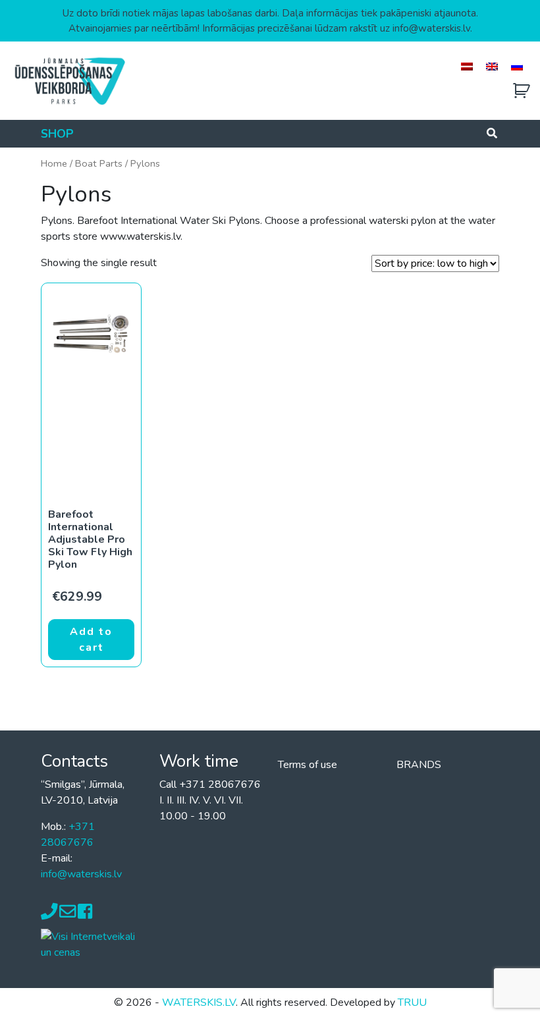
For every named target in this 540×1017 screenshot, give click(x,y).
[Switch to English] (491, 66)
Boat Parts (98, 163)
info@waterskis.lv (81, 874)
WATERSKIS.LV (199, 1002)
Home (54, 163)
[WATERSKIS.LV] (69, 80)
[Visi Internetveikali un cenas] (92, 944)
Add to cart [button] (91, 639)
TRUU (412, 1002)
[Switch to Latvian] (466, 66)
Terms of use (307, 764)
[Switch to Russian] (516, 66)
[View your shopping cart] (521, 91)
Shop (57, 134)
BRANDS (418, 764)
